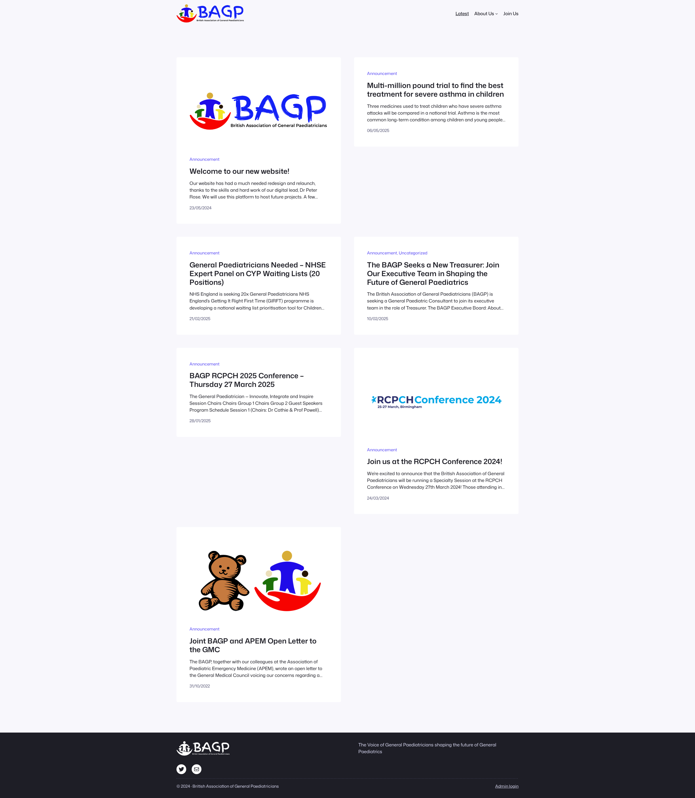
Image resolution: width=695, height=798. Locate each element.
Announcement (204, 159)
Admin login (507, 786)
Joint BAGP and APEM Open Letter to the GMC (253, 645)
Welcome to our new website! (239, 171)
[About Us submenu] (496, 13)
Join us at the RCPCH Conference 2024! (434, 461)
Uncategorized (413, 253)
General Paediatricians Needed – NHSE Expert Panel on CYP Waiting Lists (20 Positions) (257, 273)
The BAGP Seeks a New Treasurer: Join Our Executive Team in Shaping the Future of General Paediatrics (433, 273)
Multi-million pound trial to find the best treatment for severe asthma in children (435, 89)
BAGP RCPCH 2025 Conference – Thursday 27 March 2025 (246, 379)
